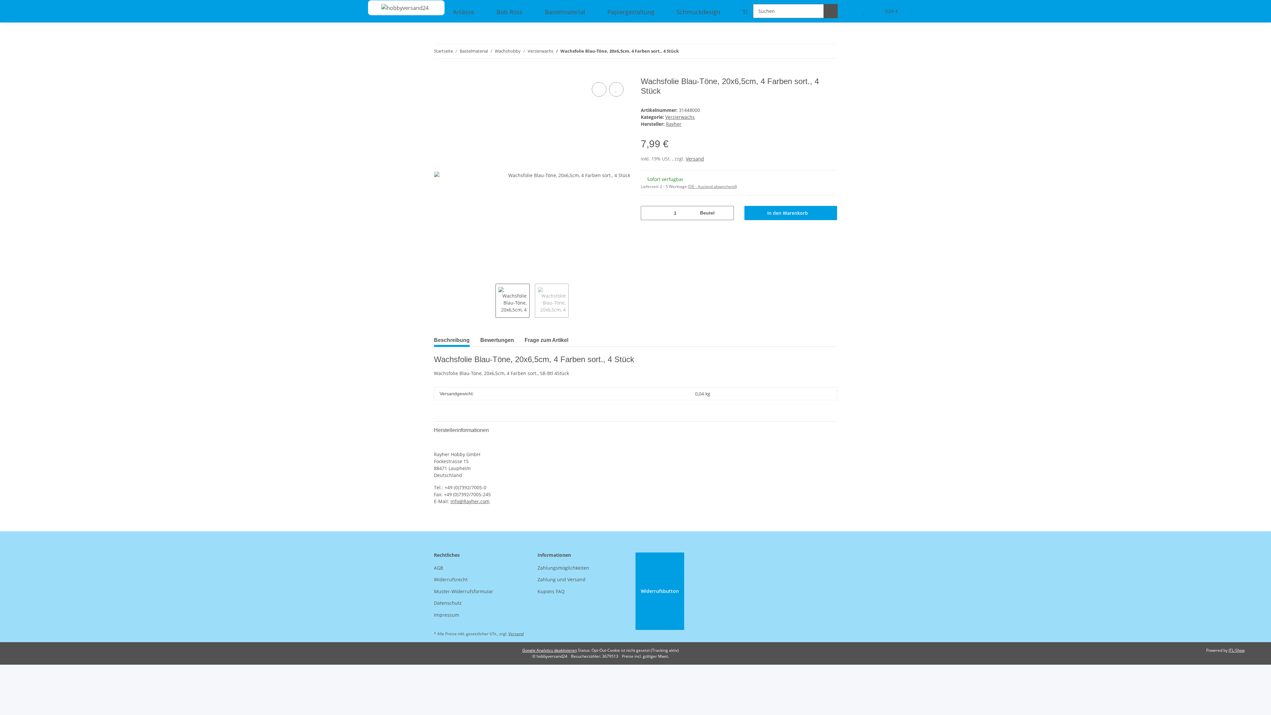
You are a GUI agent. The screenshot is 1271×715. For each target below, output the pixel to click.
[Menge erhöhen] (726, 213)
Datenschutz (448, 603)
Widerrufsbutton (660, 591)
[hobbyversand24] (398, 7)
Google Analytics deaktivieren (549, 650)
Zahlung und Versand (562, 579)
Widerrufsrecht (451, 579)
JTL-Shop (1237, 650)
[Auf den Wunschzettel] (616, 89)
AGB (438, 568)
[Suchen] (831, 11)
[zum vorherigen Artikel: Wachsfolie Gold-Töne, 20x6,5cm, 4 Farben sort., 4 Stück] (816, 51)
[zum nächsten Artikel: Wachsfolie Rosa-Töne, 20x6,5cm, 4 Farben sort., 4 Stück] (830, 51)
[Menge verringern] (648, 213)
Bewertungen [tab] (497, 340)
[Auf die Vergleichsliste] (599, 89)
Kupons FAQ (551, 591)
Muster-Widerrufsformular (463, 591)
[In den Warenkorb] (439, 73)
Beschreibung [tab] (452, 340)
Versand (695, 159)
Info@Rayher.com (470, 501)
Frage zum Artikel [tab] (546, 340)
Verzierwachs (680, 117)
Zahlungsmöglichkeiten (563, 568)
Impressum (446, 615)
